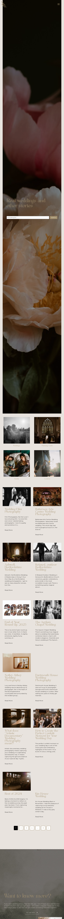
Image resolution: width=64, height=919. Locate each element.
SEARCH (53, 217)
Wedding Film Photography (13, 510)
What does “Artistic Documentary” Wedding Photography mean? (14, 737)
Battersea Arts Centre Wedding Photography (45, 511)
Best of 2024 (13, 794)
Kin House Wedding (41, 795)
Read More (9, 531)
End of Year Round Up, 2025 (15, 623)
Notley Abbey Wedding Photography (13, 677)
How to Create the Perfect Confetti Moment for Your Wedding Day (46, 735)
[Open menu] (58, 4)
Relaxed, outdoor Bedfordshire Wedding (46, 567)
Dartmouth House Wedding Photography (46, 677)
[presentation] (17, 496)
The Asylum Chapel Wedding (45, 623)
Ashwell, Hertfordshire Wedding (13, 567)
